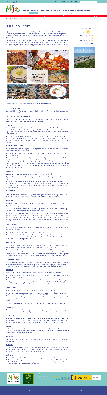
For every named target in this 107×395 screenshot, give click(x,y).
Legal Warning (42, 390)
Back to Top (78, 390)
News (60, 13)
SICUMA (97, 390)
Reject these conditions (75, 16)
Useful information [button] (76, 10)
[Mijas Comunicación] (10, 1)
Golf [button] (47, 13)
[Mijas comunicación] (45, 375)
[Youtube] (14, 1)
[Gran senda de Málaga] (29, 378)
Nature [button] (25, 13)
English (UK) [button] (73, 1)
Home (56, 1)
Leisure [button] (41, 13)
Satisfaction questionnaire (71, 13)
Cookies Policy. (65, 16)
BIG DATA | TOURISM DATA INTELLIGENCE (33, 10)
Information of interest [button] (61, 10)
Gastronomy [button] (33, 13)
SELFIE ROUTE (48, 10)
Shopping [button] (53, 13)
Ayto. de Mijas (27, 390)
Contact (63, 1)
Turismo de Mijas (18, 390)
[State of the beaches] (84, 58)
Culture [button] (86, 10)
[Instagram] (20, 1)
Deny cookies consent (87, 390)
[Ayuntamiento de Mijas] (13, 378)
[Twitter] (17, 1)
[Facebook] (8, 1)
